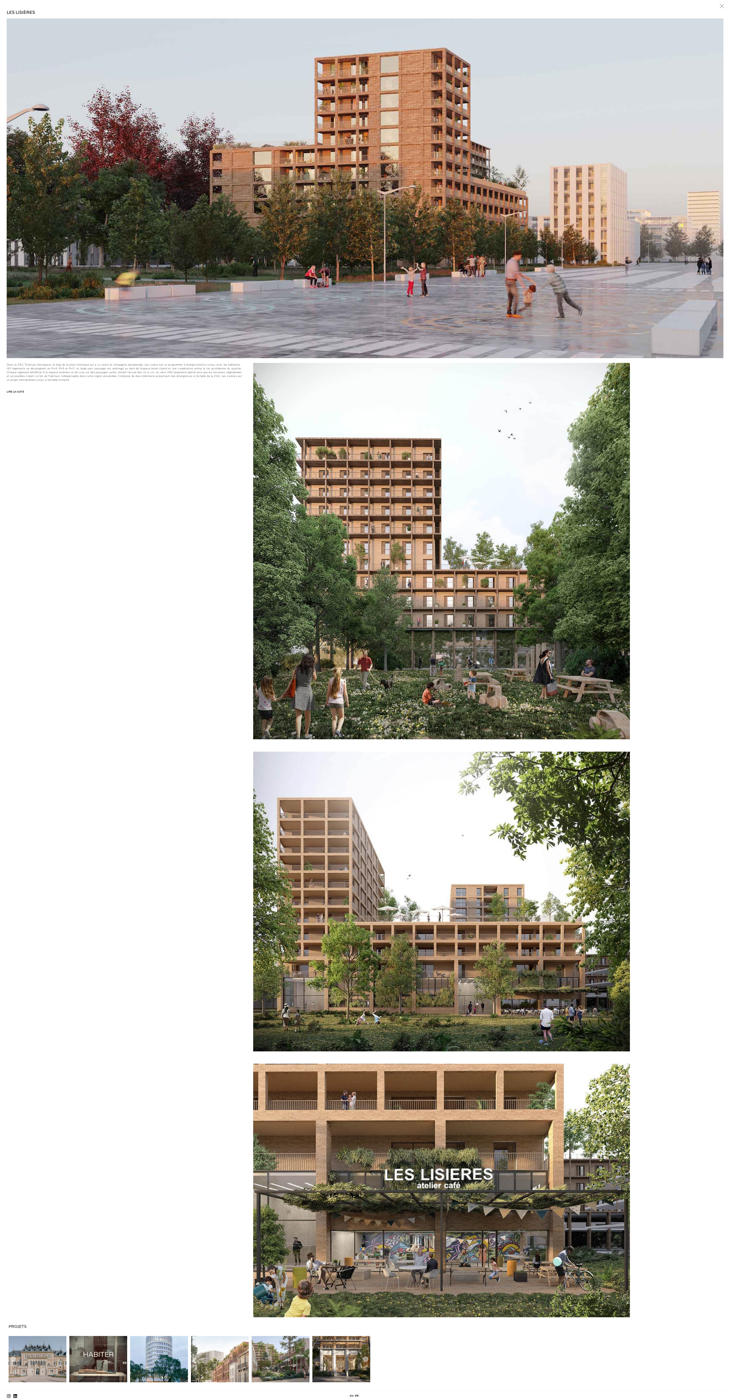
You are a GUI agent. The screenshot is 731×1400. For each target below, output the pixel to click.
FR (357, 1396)
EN (352, 1396)
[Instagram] (9, 1396)
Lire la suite (15, 392)
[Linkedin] (15, 1396)
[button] (124, 389)
